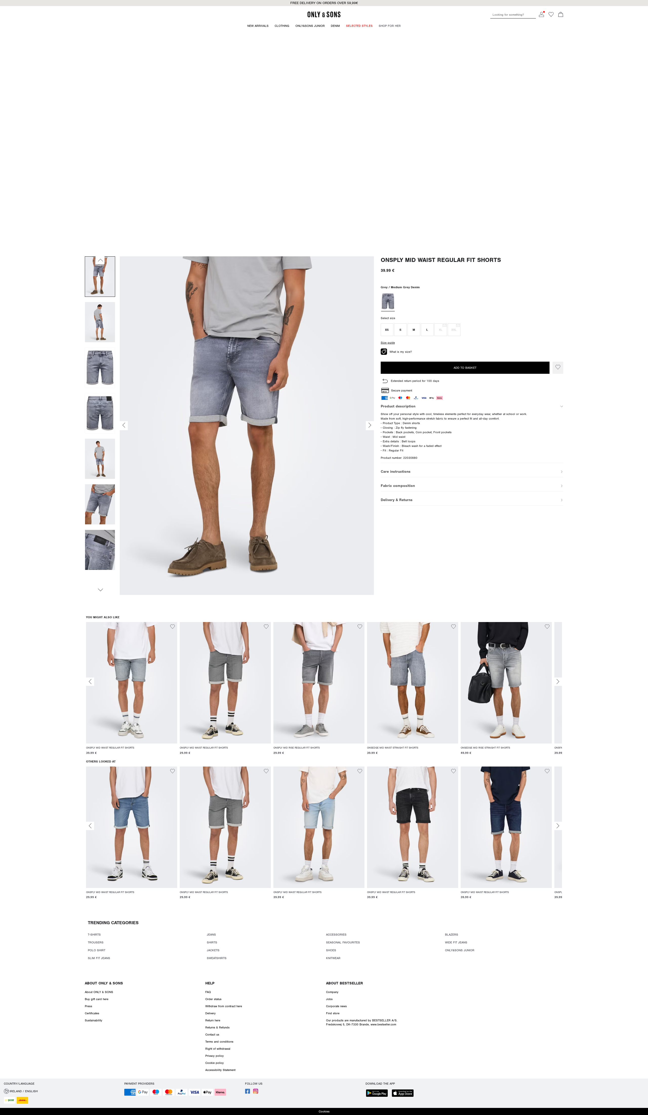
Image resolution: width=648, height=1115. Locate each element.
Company (332, 992)
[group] (131, 691)
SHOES (331, 950)
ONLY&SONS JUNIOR (459, 950)
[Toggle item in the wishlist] (558, 368)
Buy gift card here (96, 999)
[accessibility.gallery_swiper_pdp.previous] (100, 260)
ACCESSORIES (336, 935)
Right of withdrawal (217, 1049)
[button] (387, 329)
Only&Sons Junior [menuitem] (310, 26)
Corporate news (336, 1006)
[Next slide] (558, 681)
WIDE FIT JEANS (456, 942)
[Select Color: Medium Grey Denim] (388, 302)
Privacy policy (214, 1056)
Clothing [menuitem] (282, 26)
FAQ (208, 992)
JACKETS (213, 950)
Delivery (210, 1013)
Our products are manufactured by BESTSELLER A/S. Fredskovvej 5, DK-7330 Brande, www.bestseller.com (361, 1022)
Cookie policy (214, 1063)
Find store (332, 1013)
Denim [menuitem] (335, 26)
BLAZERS (451, 935)
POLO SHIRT (96, 950)
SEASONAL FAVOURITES (343, 942)
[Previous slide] (90, 681)
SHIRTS (212, 942)
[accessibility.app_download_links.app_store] (404, 1094)
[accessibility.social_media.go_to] (247, 1093)
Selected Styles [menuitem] (359, 26)
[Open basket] (560, 15)
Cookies (324, 1111)
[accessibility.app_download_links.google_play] (378, 1094)
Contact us (212, 1035)
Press (88, 1006)
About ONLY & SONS (104, 983)
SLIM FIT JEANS (99, 958)
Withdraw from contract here (223, 1006)
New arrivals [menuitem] (258, 26)
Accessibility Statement (220, 1070)
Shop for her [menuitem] (390, 26)
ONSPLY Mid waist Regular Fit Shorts (441, 260)
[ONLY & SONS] (324, 16)
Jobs (329, 999)
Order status (213, 999)
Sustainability (93, 1020)
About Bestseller (344, 983)
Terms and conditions (219, 1042)
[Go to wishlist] (551, 16)
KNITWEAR (333, 958)
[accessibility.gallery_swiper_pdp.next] (100, 590)
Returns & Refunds (217, 1027)
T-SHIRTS (94, 935)
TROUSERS (96, 942)
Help (209, 983)
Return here (212, 1020)
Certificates (92, 1013)
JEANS (211, 935)
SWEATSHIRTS (217, 958)
